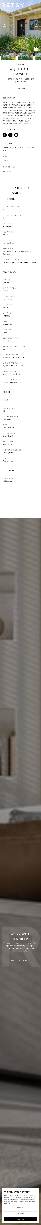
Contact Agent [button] (20, 88)
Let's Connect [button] (22, 960)
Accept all (20, 1219)
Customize (20, 1213)
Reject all (20, 1208)
